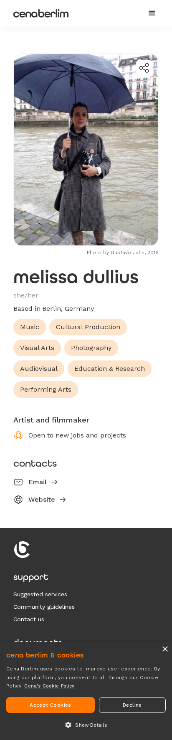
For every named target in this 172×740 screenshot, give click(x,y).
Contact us (28, 619)
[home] (74, 13)
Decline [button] (132, 705)
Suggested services (40, 594)
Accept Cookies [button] (50, 705)
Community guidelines (44, 606)
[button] (152, 13)
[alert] (86, 691)
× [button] (165, 649)
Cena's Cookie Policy (49, 686)
